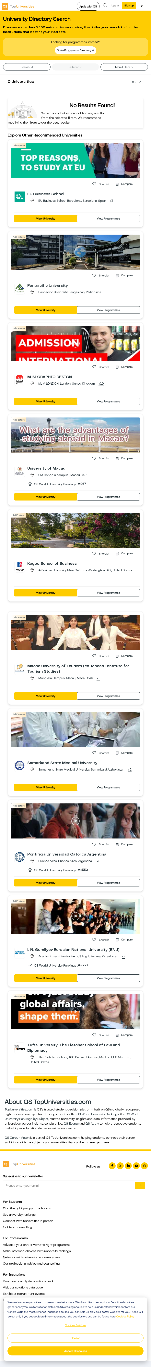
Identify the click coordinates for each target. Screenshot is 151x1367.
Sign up (129, 5)
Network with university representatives (31, 1257)
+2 (130, 770)
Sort (134, 82)
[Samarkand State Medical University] (20, 765)
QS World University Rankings (97, 1114)
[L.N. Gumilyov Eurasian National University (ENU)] (20, 952)
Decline (75, 1338)
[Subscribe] (140, 1185)
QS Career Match (17, 1138)
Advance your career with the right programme (37, 1245)
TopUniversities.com (19, 1109)
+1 (98, 678)
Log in (115, 5)
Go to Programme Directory (74, 50)
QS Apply (92, 1124)
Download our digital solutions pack (28, 1281)
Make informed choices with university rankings (37, 1251)
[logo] (18, 5)
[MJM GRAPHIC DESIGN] (20, 379)
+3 (111, 201)
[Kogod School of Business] (20, 566)
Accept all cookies (75, 1351)
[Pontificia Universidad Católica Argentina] (20, 857)
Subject (74, 67)
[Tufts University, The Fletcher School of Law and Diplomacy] (20, 1047)
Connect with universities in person (28, 1221)
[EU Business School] (20, 196)
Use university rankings (19, 1215)
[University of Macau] (20, 471)
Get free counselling (17, 1227)
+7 (123, 956)
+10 (101, 384)
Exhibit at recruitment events (24, 1294)
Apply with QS (88, 6)
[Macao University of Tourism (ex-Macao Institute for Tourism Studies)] (20, 668)
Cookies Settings (75, 1325)
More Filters (123, 67)
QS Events (71, 1124)
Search (25, 67)
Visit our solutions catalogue (23, 1287)
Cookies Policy (125, 1316)
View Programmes (108, 218)
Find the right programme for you (27, 1208)
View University (45, 218)
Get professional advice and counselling (31, 1264)
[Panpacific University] (20, 288)
